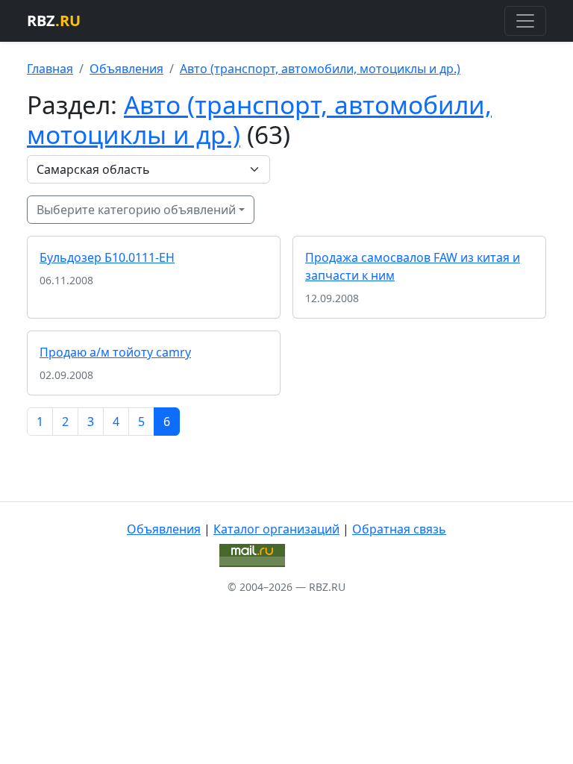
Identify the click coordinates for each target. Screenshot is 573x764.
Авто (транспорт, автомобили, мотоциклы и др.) (320, 68)
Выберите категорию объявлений (136, 209)
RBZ (54, 20)
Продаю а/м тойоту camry (115, 352)
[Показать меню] (525, 21)
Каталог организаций (276, 529)
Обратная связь (399, 529)
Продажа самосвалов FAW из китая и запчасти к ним (412, 266)
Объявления (126, 68)
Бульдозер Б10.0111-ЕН (107, 257)
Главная (50, 68)
